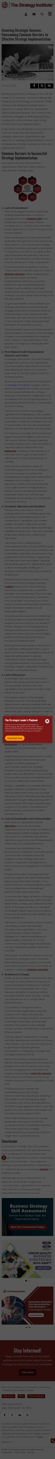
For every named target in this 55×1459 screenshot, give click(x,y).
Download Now (14, 738)
